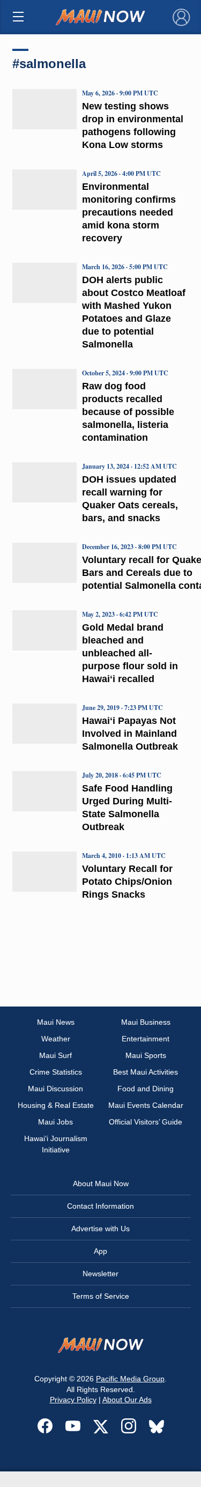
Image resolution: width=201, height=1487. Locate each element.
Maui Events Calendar (145, 1105)
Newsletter (100, 1273)
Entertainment (145, 1038)
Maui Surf (55, 1055)
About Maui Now (101, 1183)
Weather (55, 1038)
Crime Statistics (55, 1072)
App (100, 1251)
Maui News (56, 1022)
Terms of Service (100, 1296)
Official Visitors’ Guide (145, 1122)
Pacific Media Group (130, 1378)
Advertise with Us (100, 1228)
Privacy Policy (73, 1399)
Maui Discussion (55, 1088)
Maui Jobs (55, 1122)
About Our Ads (127, 1399)
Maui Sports (145, 1055)
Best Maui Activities (145, 1072)
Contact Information (100, 1206)
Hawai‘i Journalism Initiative (55, 1144)
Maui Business (145, 1022)
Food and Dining (145, 1088)
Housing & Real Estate (56, 1105)
